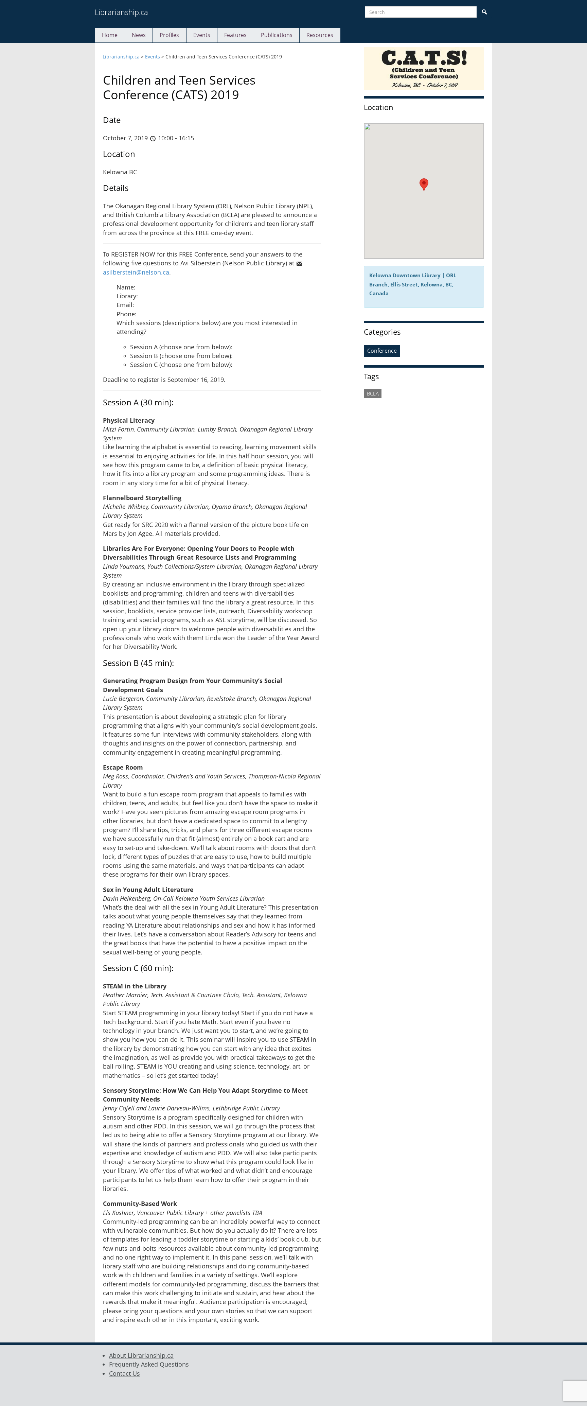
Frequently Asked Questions (149, 1364)
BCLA (373, 393)
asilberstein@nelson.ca (136, 272)
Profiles (169, 35)
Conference (382, 350)
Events (201, 35)
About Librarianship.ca (141, 1355)
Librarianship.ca (121, 12)
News (139, 35)
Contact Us (124, 1373)
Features (235, 35)
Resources (319, 35)
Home (110, 35)
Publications (276, 35)
